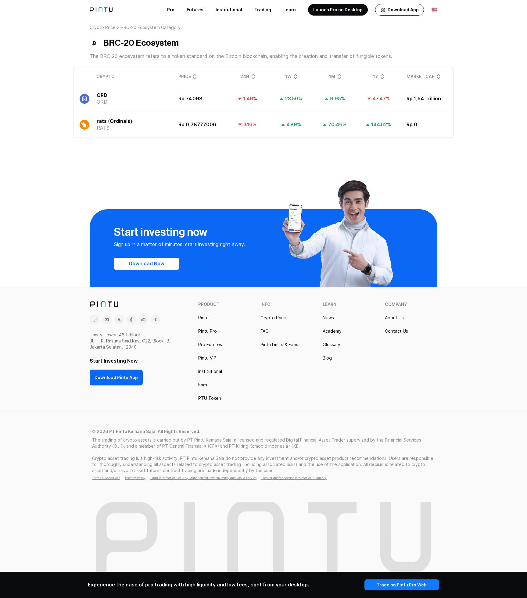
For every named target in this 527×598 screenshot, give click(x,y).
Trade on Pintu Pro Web (402, 584)
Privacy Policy (135, 478)
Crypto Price (103, 27)
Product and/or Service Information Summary (294, 478)
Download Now (146, 264)
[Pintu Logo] (101, 9)
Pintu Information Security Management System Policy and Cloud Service (203, 478)
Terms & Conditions (106, 478)
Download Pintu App (116, 377)
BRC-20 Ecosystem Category (151, 27)
